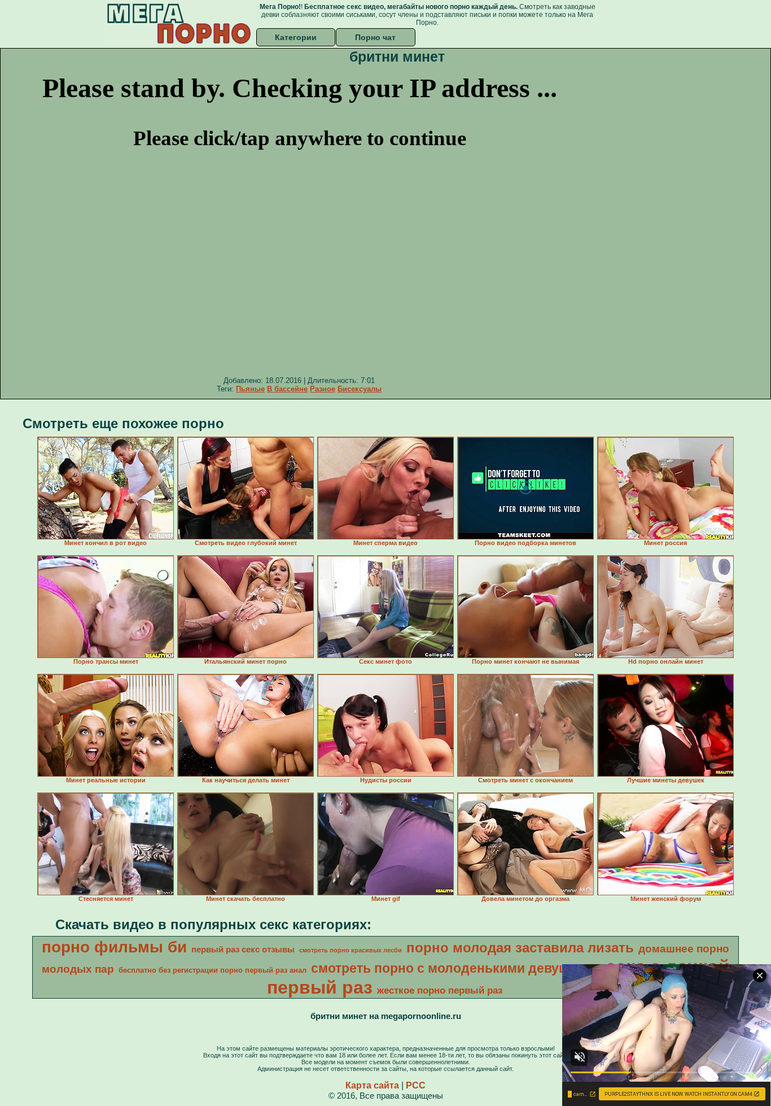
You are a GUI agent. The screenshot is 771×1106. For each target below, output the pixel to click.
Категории (296, 37)
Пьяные (250, 389)
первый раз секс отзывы (243, 949)
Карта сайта (372, 1085)
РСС (416, 1085)
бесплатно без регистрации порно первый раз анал (212, 970)
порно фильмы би (114, 947)
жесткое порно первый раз (439, 990)
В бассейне (287, 389)
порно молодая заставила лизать (520, 947)
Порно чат (375, 37)
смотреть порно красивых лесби (350, 950)
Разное (322, 389)
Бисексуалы (360, 389)
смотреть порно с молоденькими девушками (456, 968)
